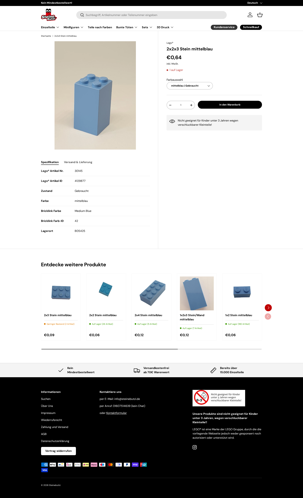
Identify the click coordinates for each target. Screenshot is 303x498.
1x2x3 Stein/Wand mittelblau (192, 317)
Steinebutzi (54, 485)
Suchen (45, 399)
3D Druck (163, 27)
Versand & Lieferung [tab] (78, 162)
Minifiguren (71, 27)
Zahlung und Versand (54, 427)
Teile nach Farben (100, 27)
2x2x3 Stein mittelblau (65, 36)
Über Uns (47, 406)
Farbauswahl (175, 80)
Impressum (48, 413)
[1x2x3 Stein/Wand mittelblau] (197, 293)
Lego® (170, 42)
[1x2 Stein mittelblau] (242, 293)
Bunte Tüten (124, 27)
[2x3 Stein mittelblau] (61, 293)
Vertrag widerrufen (58, 451)
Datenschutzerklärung (55, 441)
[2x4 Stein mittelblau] (151, 293)
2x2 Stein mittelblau (103, 315)
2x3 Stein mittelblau (58, 315)
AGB (44, 434)
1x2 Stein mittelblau (238, 315)
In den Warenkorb (229, 104)
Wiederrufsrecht (51, 420)
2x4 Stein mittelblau (148, 315)
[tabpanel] (95, 201)
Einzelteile (48, 27)
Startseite (46, 36)
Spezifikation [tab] (50, 162)
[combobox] (151, 15)
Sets (145, 27)
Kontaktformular (116, 413)
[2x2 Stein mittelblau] (106, 293)
